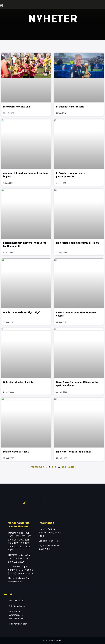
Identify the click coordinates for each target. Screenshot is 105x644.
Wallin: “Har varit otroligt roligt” (21, 312)
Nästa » (72, 467)
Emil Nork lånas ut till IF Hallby (73, 451)
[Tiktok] (18, 505)
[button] (102, 5)
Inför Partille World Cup (16, 106)
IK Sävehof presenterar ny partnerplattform (71, 175)
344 (64, 467)
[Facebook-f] (7, 502)
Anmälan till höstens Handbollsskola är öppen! (26, 175)
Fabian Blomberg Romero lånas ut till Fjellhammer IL (24, 244)
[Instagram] (13, 502)
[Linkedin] (30, 502)
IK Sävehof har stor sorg (70, 106)
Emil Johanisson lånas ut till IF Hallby (77, 242)
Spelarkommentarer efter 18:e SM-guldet (76, 314)
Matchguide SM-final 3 (16, 451)
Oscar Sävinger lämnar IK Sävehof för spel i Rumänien (77, 384)
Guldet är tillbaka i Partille (18, 382)
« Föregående (36, 467)
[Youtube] (18, 502)
